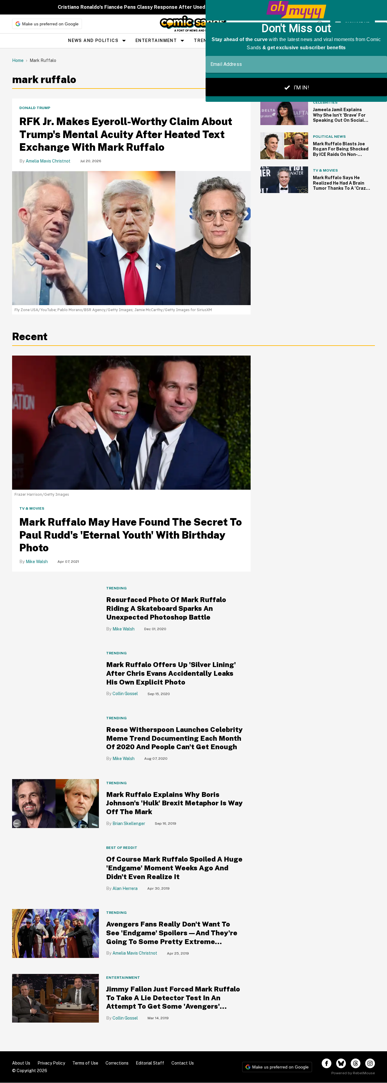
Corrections (117, 1063)
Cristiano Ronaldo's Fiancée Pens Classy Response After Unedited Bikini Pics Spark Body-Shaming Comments (187, 7)
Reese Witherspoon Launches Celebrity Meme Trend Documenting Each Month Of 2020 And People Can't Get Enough (174, 738)
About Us (21, 1063)
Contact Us (182, 1063)
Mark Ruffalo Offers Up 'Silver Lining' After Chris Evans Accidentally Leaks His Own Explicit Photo (171, 673)
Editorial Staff (150, 1063)
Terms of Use (85, 1063)
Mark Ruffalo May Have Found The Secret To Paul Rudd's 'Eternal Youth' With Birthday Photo (130, 535)
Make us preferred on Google (50, 23)
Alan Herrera (125, 888)
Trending (116, 588)
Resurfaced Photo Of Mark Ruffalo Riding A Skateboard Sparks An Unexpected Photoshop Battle (166, 608)
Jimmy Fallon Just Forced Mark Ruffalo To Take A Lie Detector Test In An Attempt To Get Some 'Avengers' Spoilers (173, 1002)
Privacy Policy (51, 1063)
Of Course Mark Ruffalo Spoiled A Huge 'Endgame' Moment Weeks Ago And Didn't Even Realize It (174, 868)
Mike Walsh (37, 561)
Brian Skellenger (128, 823)
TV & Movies (31, 508)
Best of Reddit (121, 848)
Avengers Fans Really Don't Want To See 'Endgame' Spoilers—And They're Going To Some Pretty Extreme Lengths (171, 937)
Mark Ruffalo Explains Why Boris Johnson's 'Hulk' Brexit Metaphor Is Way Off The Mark (174, 803)
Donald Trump (34, 108)
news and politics (93, 40)
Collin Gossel (125, 693)
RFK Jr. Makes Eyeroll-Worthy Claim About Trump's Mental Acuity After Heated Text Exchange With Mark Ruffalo (125, 134)
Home (18, 60)
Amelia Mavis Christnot (48, 161)
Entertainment (156, 40)
